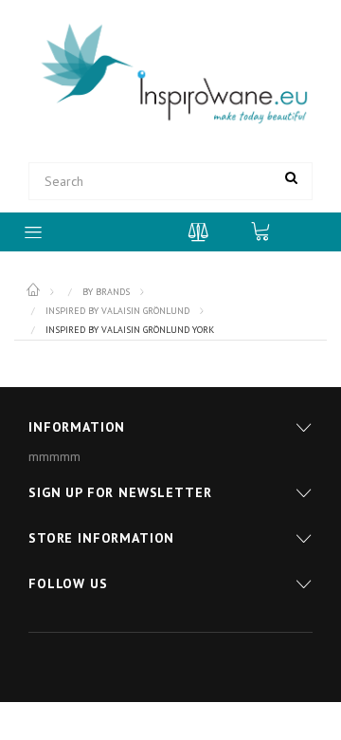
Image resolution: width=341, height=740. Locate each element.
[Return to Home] (35, 290)
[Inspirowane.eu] (170, 75)
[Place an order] (269, 231)
